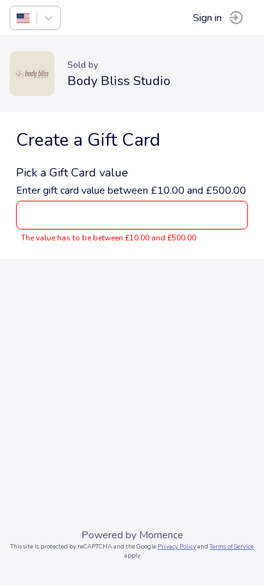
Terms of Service (232, 546)
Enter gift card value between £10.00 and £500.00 (131, 190)
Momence (161, 535)
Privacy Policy (177, 546)
